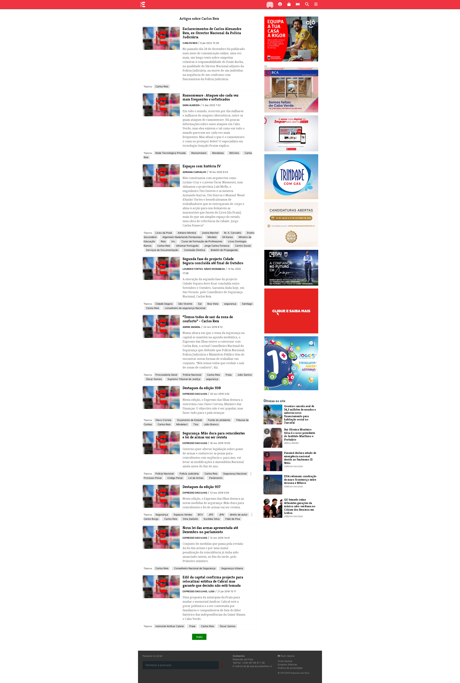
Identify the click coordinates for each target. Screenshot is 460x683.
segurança (229, 303)
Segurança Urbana (231, 568)
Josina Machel (209, 232)
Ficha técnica (285, 661)
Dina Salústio (190, 518)
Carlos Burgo (151, 518)
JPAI (221, 514)
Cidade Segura (163, 303)
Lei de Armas (195, 477)
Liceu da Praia (163, 232)
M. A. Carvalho (232, 232)
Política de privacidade (290, 668)
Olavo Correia (163, 420)
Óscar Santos (227, 626)
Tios (195, 424)
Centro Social (242, 245)
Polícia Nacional (191, 374)
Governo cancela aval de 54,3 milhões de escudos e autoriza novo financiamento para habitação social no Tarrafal (300, 414)
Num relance (287, 656)
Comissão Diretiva (194, 250)
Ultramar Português (187, 245)
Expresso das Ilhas (195, 394)
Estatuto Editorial (287, 664)
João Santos (244, 374)
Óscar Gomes (154, 379)
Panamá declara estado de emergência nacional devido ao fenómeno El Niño (300, 458)
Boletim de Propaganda (224, 250)
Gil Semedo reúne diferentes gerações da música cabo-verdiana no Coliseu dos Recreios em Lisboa (299, 506)
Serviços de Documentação (162, 250)
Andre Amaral (192, 327)
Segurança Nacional (234, 473)
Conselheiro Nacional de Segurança (194, 568)
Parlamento (215, 477)
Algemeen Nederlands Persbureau (182, 237)
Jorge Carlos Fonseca (216, 245)
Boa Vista (212, 303)
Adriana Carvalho (194, 172)
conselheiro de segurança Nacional (184, 308)
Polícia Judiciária (189, 473)
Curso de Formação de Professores (201, 241)
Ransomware (198, 153)
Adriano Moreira (186, 232)
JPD (210, 514)
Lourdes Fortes (193, 269)
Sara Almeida (191, 105)
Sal (199, 303)
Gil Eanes (227, 237)
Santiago (246, 303)
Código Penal (175, 477)
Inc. (173, 241)
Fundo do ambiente (218, 420)
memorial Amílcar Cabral (169, 626)
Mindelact (182, 424)
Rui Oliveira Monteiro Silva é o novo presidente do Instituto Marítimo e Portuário (299, 434)
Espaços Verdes (182, 514)
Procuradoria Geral (166, 374)
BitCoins (234, 153)
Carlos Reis (190, 43)
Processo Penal (153, 477)
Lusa (212, 591)
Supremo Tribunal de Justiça (183, 379)
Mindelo (212, 237)
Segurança (161, 514)
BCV (200, 514)
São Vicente (185, 303)
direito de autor (238, 514)
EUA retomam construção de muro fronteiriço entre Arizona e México (300, 479)
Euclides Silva (211, 518)
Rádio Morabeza (214, 269)
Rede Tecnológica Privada (170, 153)
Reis (163, 241)
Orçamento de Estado (189, 420)
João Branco (210, 424)
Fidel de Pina (232, 518)
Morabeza (217, 153)
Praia (228, 374)
